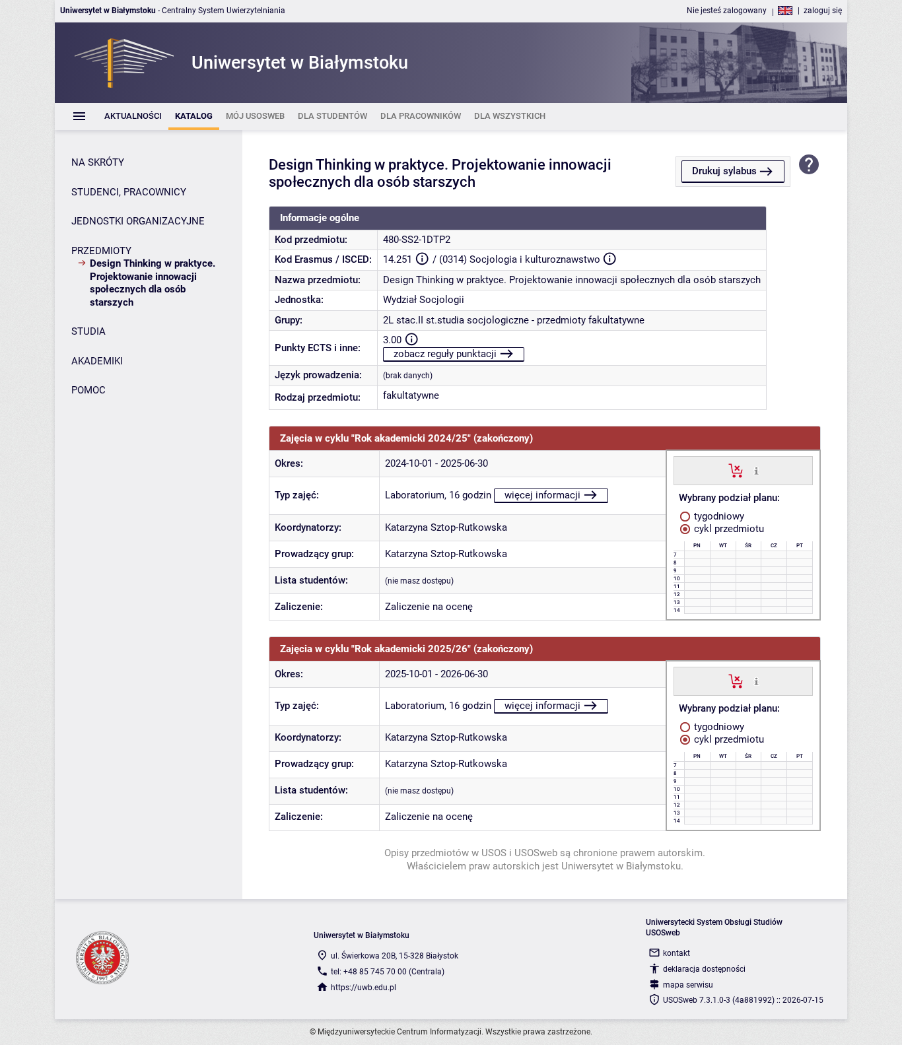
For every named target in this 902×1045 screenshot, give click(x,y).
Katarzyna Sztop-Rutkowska (446, 527)
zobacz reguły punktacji (445, 354)
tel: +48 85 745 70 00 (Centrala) (387, 971)
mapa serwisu (688, 985)
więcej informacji (542, 495)
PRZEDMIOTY (101, 251)
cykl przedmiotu (727, 529)
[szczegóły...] (756, 470)
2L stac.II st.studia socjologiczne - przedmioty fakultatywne (513, 320)
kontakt (676, 953)
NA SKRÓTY (97, 162)
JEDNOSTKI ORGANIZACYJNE (138, 221)
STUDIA (88, 331)
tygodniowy (717, 516)
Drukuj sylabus (724, 171)
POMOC (88, 390)
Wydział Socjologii (423, 300)
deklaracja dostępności (704, 969)
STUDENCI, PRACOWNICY (128, 192)
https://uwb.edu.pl (363, 987)
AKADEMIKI (97, 361)
